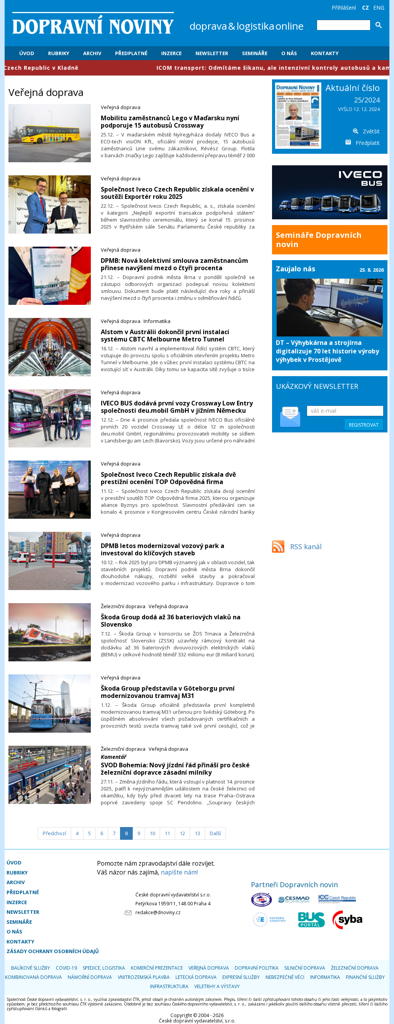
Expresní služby (241, 977)
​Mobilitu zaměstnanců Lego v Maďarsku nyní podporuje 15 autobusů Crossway (170, 121)
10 (152, 833)
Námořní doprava (90, 977)
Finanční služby (365, 977)
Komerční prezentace (157, 968)
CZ (365, 7)
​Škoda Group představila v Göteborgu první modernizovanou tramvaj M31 (168, 692)
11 (167, 833)
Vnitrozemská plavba (144, 977)
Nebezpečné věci (284, 977)
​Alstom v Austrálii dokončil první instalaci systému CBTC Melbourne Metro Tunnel (165, 335)
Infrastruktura (169, 986)
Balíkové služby (30, 968)
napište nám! (179, 872)
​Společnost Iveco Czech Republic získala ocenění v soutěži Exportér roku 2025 (177, 193)
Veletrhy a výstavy (217, 986)
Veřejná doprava (120, 107)
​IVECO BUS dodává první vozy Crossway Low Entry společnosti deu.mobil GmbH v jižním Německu (177, 407)
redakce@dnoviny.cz (157, 912)
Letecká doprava (196, 977)
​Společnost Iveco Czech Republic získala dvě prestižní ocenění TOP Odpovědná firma (168, 478)
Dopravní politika (257, 968)
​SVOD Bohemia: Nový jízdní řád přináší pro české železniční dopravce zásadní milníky (175, 769)
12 (182, 833)
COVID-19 (66, 968)
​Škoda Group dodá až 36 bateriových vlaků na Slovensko (170, 621)
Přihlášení (344, 7)
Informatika (157, 321)
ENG (378, 7)
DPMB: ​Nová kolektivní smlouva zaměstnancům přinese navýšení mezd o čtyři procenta (174, 264)
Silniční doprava (304, 968)
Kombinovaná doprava (33, 977)
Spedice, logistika (104, 968)
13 (197, 833)
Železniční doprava (123, 606)
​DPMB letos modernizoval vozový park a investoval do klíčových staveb (162, 549)
